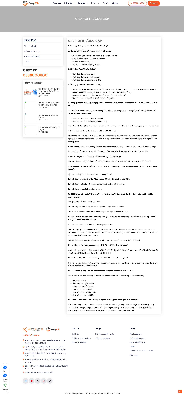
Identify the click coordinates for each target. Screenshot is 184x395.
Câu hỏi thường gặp (32, 56)
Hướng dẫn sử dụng (32, 51)
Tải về (26, 62)
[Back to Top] (180, 391)
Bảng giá (81, 3)
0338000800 (138, 3)
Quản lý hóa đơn (113, 393)
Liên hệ (115, 3)
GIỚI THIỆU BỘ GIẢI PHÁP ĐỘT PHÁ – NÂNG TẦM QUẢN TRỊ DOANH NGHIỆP (50, 91)
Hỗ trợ (93, 3)
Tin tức (105, 3)
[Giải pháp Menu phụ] (74, 3)
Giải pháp (68, 3)
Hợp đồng (134, 355)
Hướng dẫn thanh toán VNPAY (141, 351)
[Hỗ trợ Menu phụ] (98, 3)
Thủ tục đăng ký (30, 46)
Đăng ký (154, 3)
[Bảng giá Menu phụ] (87, 3)
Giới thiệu (75, 334)
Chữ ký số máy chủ (79, 342)
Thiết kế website (100, 393)
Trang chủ (57, 3)
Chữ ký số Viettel (70, 393)
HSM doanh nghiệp (102, 338)
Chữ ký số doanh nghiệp (81, 338)
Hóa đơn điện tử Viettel (85, 393)
